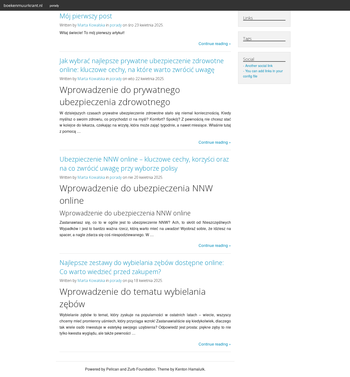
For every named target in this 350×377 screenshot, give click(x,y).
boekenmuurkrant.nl (23, 5)
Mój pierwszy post (86, 15)
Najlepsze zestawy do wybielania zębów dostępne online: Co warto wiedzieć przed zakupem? (142, 267)
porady (54, 5)
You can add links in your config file (263, 73)
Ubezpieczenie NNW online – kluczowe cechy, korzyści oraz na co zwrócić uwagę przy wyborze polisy (144, 164)
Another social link (259, 65)
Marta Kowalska (91, 25)
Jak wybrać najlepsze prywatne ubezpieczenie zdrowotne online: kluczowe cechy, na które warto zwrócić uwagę (142, 65)
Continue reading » (215, 43)
